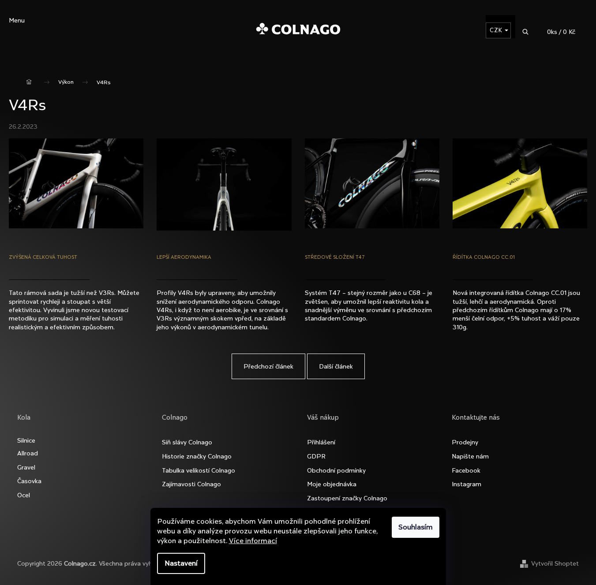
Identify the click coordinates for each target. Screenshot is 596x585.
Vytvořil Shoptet (555, 563)
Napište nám (470, 456)
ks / (561, 32)
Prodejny (465, 442)
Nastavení (181, 563)
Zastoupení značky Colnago (347, 498)
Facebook (466, 470)
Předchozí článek (268, 366)
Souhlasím (415, 527)
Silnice (26, 440)
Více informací (253, 540)
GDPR (316, 456)
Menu (17, 20)
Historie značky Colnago (197, 456)
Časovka (29, 481)
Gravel (26, 467)
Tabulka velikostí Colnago (198, 470)
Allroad (27, 453)
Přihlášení (321, 442)
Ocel (23, 495)
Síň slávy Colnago (187, 442)
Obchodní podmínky (336, 470)
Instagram (466, 484)
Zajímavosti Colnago (191, 484)
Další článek (336, 366)
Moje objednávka (331, 484)
